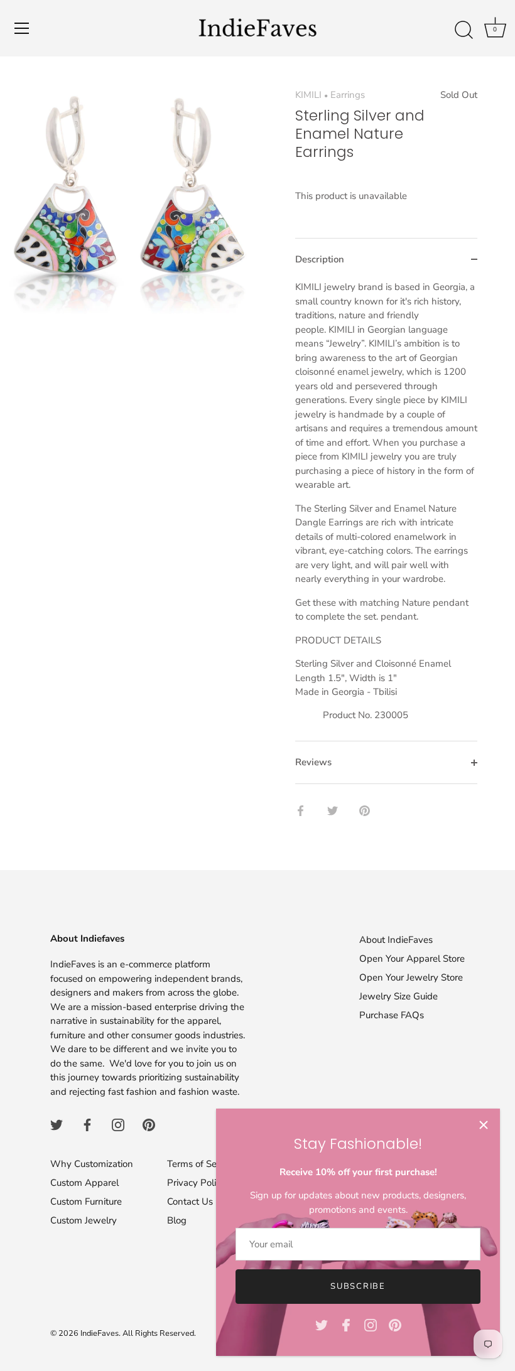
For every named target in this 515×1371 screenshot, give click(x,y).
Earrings (347, 95)
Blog (177, 1220)
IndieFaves (99, 1333)
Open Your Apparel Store (412, 958)
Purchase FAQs (391, 1015)
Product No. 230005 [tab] (386, 501)
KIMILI (308, 95)
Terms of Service (201, 1164)
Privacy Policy (196, 1182)
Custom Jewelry (83, 1220)
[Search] (463, 30)
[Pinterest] (395, 1324)
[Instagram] (370, 1324)
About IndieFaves (396, 939)
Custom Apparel (84, 1182)
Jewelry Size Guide (398, 996)
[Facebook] (346, 1324)
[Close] (483, 1125)
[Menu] (22, 28)
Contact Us (190, 1201)
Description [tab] (319, 259)
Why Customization (91, 1164)
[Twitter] (321, 1324)
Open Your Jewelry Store (411, 977)
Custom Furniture (86, 1201)
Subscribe (357, 1286)
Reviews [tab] (313, 762)
